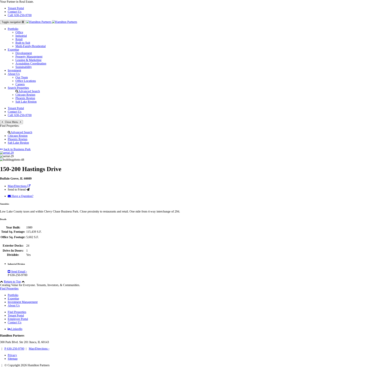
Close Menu (11, 122)
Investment (14, 70)
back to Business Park (17, 149)
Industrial (21, 35)
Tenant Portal (16, 8)
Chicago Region (25, 94)
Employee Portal (18, 319)
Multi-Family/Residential (30, 46)
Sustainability (23, 67)
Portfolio (13, 28)
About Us (14, 74)
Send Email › (18, 271)
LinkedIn (16, 329)
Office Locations (25, 80)
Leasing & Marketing (28, 60)
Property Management (28, 56)
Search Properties (18, 87)
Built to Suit (22, 42)
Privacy (12, 355)
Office (19, 32)
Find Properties (9, 288)
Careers (20, 84)
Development (23, 53)
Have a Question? (22, 196)
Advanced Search (29, 91)
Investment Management (23, 302)
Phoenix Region (25, 98)
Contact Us (14, 11)
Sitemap (13, 358)
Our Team (21, 77)
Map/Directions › (39, 348)
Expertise (13, 49)
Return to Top (12, 281)
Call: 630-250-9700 (20, 15)
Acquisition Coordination (30, 63)
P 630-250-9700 (14, 348)
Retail (19, 39)
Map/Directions (17, 186)
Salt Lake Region (26, 101)
